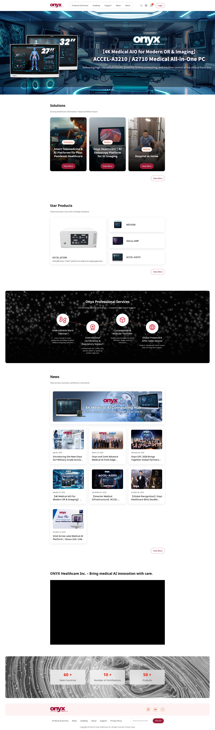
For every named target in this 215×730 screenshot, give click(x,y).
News (118, 5)
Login (160, 5)
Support (103, 721)
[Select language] (146, 5)
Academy (84, 721)
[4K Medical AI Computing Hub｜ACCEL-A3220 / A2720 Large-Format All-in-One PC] (107, 406)
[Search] (140, 5)
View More (68, 166)
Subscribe (158, 721)
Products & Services (60, 721)
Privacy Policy (116, 721)
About (93, 721)
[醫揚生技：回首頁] (57, 5)
